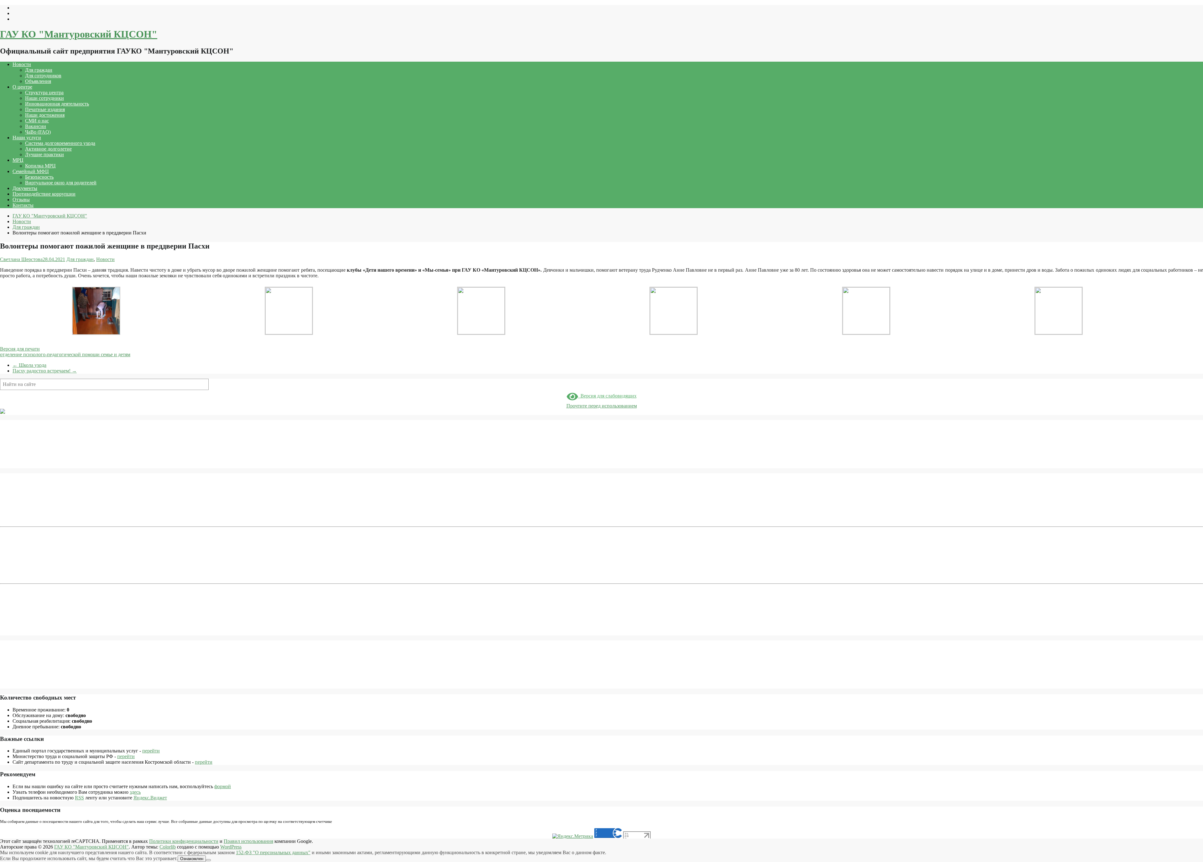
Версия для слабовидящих (607, 395)
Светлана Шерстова (21, 259)
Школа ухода (29, 365)
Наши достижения (45, 115)
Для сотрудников (43, 75)
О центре (22, 87)
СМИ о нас (37, 120)
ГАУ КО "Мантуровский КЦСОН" (78, 34)
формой (222, 786)
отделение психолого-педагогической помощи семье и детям (65, 354)
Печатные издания (45, 109)
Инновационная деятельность (57, 103)
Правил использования (248, 841)
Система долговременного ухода (60, 143)
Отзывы (21, 199)
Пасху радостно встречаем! (45, 370)
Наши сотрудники (44, 98)
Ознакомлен (191, 858)
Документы (25, 188)
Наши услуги (27, 137)
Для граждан (38, 70)
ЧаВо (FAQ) (38, 132)
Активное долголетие (48, 148)
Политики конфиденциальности (183, 841)
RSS (79, 797)
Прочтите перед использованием (601, 405)
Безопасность (39, 177)
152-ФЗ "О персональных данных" (273, 852)
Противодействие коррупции (44, 194)
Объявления (38, 81)
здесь (135, 792)
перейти (151, 750)
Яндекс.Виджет (150, 797)
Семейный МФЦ (31, 171)
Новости (22, 64)
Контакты (23, 205)
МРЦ (18, 160)
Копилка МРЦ (40, 165)
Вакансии (35, 126)
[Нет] (208, 860)
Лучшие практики (44, 154)
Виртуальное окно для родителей (60, 182)
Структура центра (44, 92)
